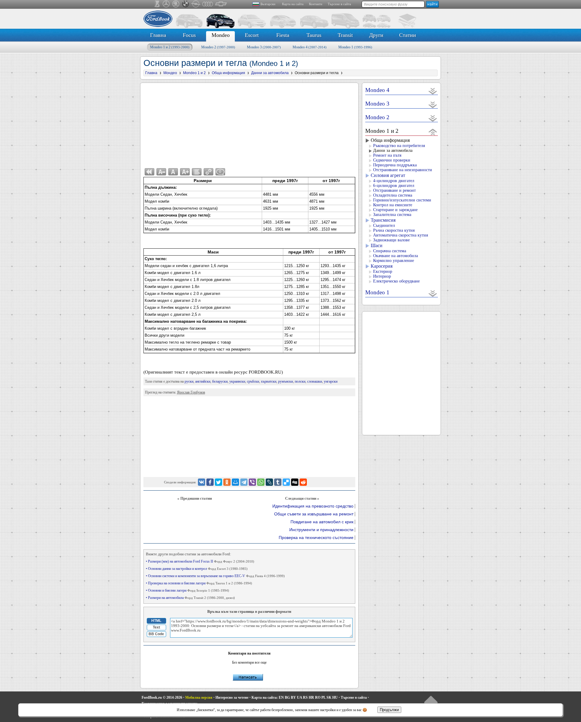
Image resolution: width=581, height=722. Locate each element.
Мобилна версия (198, 697)
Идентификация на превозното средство (312, 506)
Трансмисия (383, 220)
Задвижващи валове (391, 240)
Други (376, 35)
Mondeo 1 (355, 47)
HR (311, 697)
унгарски (330, 381)
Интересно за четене (231, 697)
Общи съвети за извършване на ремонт (313, 514)
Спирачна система (389, 251)
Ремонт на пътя (387, 155)
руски (189, 381)
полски (300, 381)
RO (317, 697)
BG (287, 697)
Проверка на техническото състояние (316, 537)
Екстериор (382, 271)
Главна (158, 35)
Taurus (314, 35)
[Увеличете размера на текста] (184, 171)
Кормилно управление (393, 260)
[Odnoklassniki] (227, 482)
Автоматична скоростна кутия (400, 235)
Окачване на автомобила (395, 255)
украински (237, 381)
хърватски (268, 381)
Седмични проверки (391, 160)
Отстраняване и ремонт (394, 190)
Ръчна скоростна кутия (394, 230)
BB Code (156, 634)
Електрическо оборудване (396, 281)
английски (202, 381)
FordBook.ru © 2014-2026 (162, 697)
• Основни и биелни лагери (187, 590)
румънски (285, 381)
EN (281, 697)
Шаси (376, 245)
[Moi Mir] (235, 482)
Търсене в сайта (339, 4)
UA (299, 697)
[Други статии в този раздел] (196, 171)
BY (293, 697)
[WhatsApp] (260, 482)
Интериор (382, 276)
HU (335, 697)
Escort (252, 35)
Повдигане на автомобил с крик (321, 522)
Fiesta (282, 35)
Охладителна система (392, 195)
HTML (156, 621)
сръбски (253, 381)
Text (156, 627)
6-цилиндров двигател (393, 185)
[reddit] (303, 482)
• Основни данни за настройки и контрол (197, 569)
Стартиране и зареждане (395, 209)
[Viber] (252, 482)
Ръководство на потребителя (399, 145)
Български (268, 4)
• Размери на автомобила (190, 598)
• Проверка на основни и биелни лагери (199, 583)
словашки (314, 381)
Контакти (315, 4)
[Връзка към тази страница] (208, 171)
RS (305, 697)
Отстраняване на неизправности (402, 170)
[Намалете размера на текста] (161, 171)
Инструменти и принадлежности (321, 530)
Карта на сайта (293, 4)
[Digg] (294, 482)
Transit (345, 35)
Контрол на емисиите (392, 205)
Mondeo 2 (218, 47)
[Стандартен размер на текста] (173, 171)
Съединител (384, 225)
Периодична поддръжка (395, 165)
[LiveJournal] (269, 482)
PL (323, 697)
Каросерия (381, 266)
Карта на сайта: (264, 697)
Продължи (389, 709)
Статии (407, 35)
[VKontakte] (201, 482)
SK (329, 697)
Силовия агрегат (388, 175)
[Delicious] (286, 482)
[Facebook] (210, 482)
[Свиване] (433, 132)
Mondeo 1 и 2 (169, 47)
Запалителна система (392, 214)
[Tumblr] (277, 482)
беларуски (220, 381)
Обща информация (390, 140)
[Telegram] (244, 482)
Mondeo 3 (264, 47)
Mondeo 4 (310, 47)
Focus (189, 35)
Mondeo (221, 35)
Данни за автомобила (392, 150)
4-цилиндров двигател (393, 180)
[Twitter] (218, 482)
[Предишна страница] (149, 171)
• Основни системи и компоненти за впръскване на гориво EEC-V (215, 576)
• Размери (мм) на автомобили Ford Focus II (200, 561)
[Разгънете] (433, 91)
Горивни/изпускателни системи (402, 200)
